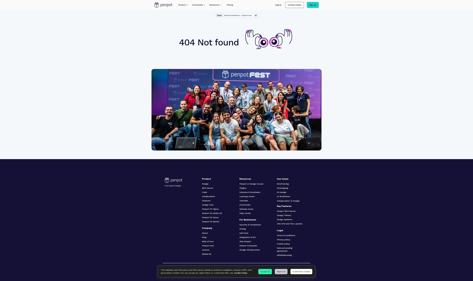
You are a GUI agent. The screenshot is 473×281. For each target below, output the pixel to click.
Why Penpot (245, 241)
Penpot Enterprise (248, 245)
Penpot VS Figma (210, 209)
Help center (245, 213)
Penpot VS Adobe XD (212, 213)
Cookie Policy (240, 273)
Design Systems (284, 219)
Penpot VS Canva (210, 217)
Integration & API (247, 237)
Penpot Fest (208, 245)
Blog (204, 237)
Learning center (247, 196)
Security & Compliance (250, 225)
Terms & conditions (286, 235)
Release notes (246, 209)
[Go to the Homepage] (163, 5)
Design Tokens (284, 215)
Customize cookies (301, 271)
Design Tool (207, 205)
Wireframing (283, 184)
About (205, 233)
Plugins (242, 188)
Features (206, 200)
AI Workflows (283, 196)
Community (244, 205)
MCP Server (207, 188)
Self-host (243, 233)
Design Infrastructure (249, 250)
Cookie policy (283, 244)
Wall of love (208, 241)
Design (205, 184)
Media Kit (206, 254)
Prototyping (282, 188)
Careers (205, 250)
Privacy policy (283, 239)
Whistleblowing (284, 255)
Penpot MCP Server (286, 211)
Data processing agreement (285, 249)
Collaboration (208, 196)
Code (204, 192)
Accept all (265, 271)
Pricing (242, 229)
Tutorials (243, 200)
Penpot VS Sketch (210, 221)
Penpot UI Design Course (251, 184)
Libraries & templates (249, 192)
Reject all (281, 271)
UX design (281, 192)
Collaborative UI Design (288, 201)
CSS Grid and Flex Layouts (289, 224)
